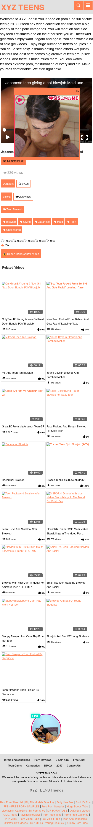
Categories (33, 765)
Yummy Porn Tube (77, 823)
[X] (77, 90)
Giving (26, 221)
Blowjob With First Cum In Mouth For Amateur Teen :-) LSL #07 (23, 585)
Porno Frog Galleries (76, 814)
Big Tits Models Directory (40, 802)
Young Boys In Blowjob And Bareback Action (62, 375)
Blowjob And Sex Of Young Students (67, 636)
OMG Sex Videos (80, 810)
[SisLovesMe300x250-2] (46, 155)
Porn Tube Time (52, 814)
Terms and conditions (17, 760)
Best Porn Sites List (11, 802)
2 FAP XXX (62, 760)
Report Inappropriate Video (23, 254)
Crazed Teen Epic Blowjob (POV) (65, 480)
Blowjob (11, 221)
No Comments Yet (13, 160)
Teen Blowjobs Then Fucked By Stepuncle (20, 692)
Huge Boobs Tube (77, 806)
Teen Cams (15, 765)
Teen (73, 221)
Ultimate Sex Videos (16, 823)
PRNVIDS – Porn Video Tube (22, 818)
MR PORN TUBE (57, 810)
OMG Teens (10, 814)
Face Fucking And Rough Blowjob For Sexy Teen (66, 428)
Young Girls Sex (54, 823)
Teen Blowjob (14, 209)
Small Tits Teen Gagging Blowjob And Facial (65, 585)
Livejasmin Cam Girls (14, 810)
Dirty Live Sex (65, 802)
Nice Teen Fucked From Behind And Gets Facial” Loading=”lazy (67, 321)
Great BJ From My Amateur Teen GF (23, 426)
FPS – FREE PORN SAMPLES (21, 806)
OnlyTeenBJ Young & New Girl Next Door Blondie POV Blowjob (23, 321)
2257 (59, 765)
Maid (59, 221)
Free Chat (79, 760)
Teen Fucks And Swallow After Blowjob (19, 531)
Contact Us (74, 765)
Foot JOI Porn (83, 802)
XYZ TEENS (22, 7)
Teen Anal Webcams (75, 818)
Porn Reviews (42, 760)
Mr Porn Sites (37, 810)
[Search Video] (78, 5)
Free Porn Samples (53, 806)
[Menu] (88, 5)
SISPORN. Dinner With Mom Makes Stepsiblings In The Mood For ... (67, 531)
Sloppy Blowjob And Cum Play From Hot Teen (23, 638)
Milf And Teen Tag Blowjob (17, 372)
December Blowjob (13, 480)
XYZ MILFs (36, 823)
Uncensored (13, 229)
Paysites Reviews (30, 814)
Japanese (43, 221)
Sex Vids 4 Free (51, 818)
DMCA (48, 765)
